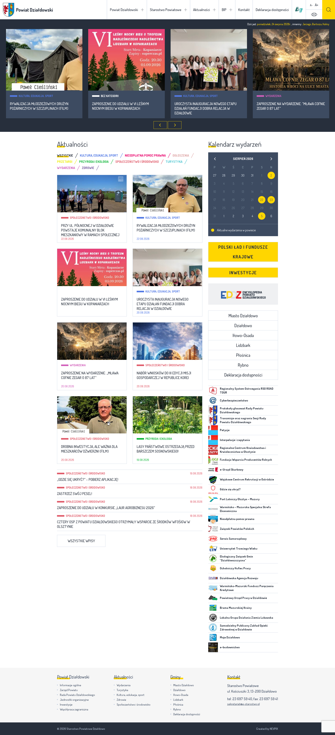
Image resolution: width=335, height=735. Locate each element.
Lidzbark (243, 345)
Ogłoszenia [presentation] (181, 155)
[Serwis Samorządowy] (213, 539)
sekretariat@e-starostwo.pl (243, 704)
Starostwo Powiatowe (165, 9)
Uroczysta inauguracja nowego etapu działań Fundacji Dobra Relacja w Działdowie (205, 108)
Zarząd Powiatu (69, 690)
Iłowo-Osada (243, 335)
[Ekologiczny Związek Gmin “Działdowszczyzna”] (213, 558)
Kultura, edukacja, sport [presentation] (99, 155)
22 (261, 200)
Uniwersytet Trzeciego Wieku (238, 548)
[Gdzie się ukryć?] (213, 489)
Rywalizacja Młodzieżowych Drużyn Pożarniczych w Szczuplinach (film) (39, 106)
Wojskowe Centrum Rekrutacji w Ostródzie (247, 479)
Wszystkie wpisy (81, 540)
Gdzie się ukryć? (230, 489)
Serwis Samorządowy (233, 538)
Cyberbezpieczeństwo (234, 400)
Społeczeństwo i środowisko (89, 217)
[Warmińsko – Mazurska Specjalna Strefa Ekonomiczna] (213, 509)
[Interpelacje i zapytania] (213, 440)
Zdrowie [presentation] (88, 168)
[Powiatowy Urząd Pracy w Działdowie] (213, 598)
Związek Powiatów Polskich (237, 529)
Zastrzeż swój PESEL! (74, 493)
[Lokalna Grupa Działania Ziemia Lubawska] (213, 618)
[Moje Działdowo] (213, 637)
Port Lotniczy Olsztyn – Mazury (240, 499)
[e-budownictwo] (213, 647)
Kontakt (244, 9)
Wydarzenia (273, 96)
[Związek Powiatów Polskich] (213, 529)
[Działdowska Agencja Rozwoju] (213, 578)
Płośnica (243, 355)
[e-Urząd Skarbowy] (213, 469)
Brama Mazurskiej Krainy (236, 608)
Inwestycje (243, 272)
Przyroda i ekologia (158, 438)
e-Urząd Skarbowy (231, 469)
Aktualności (201, 9)
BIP (224, 9)
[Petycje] (213, 430)
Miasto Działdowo (243, 315)
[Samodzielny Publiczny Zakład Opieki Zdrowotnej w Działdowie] (213, 627)
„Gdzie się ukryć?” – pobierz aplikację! (87, 479)
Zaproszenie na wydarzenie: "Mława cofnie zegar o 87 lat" (291, 106)
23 (271, 200)
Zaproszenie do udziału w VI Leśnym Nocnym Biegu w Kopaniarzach (120, 106)
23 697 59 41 (268, 698)
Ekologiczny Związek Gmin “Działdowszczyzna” (236, 558)
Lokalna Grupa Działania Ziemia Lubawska (246, 617)
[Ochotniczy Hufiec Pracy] (213, 568)
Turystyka (122, 690)
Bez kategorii (110, 96)
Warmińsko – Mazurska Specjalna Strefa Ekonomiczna (245, 509)
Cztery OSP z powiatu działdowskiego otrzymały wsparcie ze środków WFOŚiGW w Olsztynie (123, 524)
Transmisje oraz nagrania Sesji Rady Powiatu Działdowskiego (243, 420)
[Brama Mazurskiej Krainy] (213, 608)
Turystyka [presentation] (174, 162)
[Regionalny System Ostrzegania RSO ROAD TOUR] (213, 390)
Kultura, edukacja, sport (36, 96)
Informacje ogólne (70, 685)
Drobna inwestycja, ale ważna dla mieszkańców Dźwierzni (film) (89, 449)
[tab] (68, 155)
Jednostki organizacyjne (74, 700)
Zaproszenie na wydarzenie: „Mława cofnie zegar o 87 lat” (89, 375)
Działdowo (243, 325)
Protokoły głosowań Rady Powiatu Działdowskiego (241, 410)
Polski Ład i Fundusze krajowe (243, 251)
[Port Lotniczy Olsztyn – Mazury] (213, 499)
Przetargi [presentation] (64, 162)
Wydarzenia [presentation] (66, 168)
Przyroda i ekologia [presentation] (94, 162)
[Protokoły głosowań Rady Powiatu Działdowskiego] (213, 410)
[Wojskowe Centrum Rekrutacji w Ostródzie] (213, 479)
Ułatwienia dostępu (314, 14)
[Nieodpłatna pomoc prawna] (213, 519)
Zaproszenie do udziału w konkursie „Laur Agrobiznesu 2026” (106, 507)
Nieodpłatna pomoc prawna (237, 519)
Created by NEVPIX (267, 729)
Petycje (225, 430)
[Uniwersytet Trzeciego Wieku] (213, 548)
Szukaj (328, 9)
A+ (316, 4)
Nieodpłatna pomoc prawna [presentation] (145, 155)
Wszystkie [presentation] (65, 155)
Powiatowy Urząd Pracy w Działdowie (243, 598)
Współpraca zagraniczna (74, 709)
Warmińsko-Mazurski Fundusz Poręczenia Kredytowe (247, 588)
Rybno (243, 365)
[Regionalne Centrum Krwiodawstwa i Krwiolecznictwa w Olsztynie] (213, 450)
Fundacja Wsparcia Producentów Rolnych (246, 459)
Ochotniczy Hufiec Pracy (235, 568)
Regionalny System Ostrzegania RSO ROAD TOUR (246, 390)
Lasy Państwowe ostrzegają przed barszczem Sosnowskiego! (165, 449)
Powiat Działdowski (124, 9)
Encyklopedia (243, 294)
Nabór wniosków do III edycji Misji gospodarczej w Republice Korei (164, 375)
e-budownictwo (230, 647)
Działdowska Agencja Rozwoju (239, 578)
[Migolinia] (299, 9)
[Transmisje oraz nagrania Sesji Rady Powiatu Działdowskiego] (213, 420)
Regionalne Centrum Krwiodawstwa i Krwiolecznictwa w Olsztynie (243, 450)
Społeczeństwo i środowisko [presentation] (137, 162)
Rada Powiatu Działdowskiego (77, 695)
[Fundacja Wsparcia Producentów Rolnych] (213, 460)
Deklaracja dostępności (272, 9)
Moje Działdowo (230, 637)
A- (311, 5)
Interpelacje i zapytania (235, 440)
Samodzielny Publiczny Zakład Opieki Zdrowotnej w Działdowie (244, 627)
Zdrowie (121, 700)
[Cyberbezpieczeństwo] (213, 400)
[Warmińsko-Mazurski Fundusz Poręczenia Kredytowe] (213, 588)
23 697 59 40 (242, 698)
